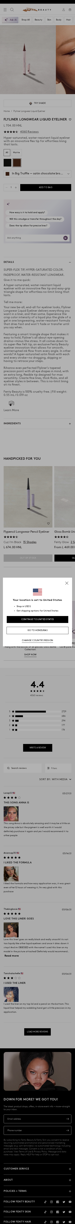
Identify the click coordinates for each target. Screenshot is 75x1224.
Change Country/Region (37, 640)
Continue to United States (37, 619)
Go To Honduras (37, 630)
